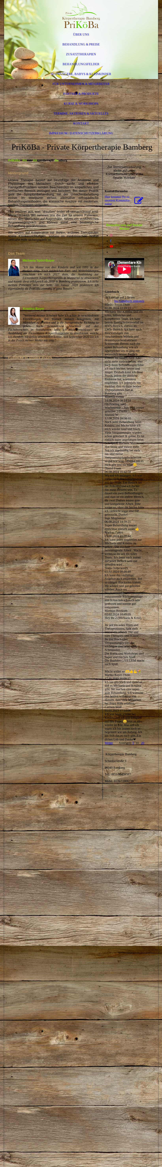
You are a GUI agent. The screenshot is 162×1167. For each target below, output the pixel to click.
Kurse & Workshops (81, 103)
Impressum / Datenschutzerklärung (81, 133)
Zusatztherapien (81, 54)
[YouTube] (111, 246)
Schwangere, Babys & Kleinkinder (81, 74)
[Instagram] (111, 235)
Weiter (109, 743)
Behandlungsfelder (81, 64)
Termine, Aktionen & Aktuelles (81, 113)
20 (142, 743)
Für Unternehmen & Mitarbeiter (81, 84)
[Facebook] (111, 241)
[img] (81, 15)
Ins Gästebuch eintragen (129, 301)
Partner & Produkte (81, 93)
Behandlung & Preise (81, 44)
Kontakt (81, 123)
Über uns (81, 34)
